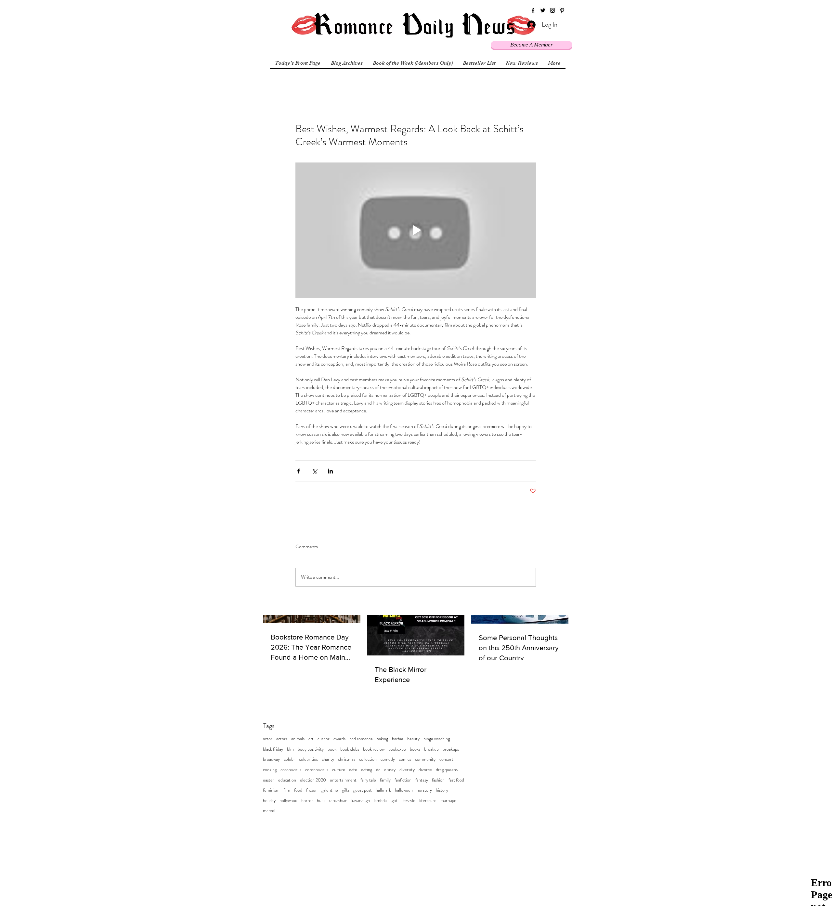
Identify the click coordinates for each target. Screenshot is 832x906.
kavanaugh (360, 800)
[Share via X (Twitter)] (314, 471)
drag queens (447, 770)
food (298, 790)
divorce (425, 770)
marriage (448, 800)
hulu (321, 800)
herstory (424, 790)
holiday (269, 800)
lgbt (394, 800)
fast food (456, 780)
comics (405, 759)
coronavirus (290, 770)
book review (373, 749)
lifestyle (408, 800)
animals (298, 739)
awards (339, 739)
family (385, 780)
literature (427, 800)
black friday (273, 749)
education (287, 780)
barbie (397, 739)
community (425, 759)
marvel (269, 811)
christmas (346, 759)
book (332, 749)
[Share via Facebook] (298, 471)
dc (378, 770)
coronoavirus (316, 770)
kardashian (338, 800)
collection (368, 759)
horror (307, 800)
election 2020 (313, 780)
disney (390, 770)
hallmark (383, 790)
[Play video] (415, 230)
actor (267, 739)
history (442, 790)
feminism (271, 790)
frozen (312, 790)
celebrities (308, 759)
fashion (438, 780)
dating (366, 770)
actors (281, 739)
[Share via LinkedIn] (330, 471)
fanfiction (403, 780)
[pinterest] (562, 10)
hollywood (288, 800)
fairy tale (368, 780)
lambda (380, 800)
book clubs (349, 749)
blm (290, 749)
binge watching (436, 739)
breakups (451, 749)
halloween (404, 790)
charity (328, 759)
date (353, 770)
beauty (413, 739)
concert (446, 759)
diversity (407, 770)
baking (382, 739)
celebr (289, 759)
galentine (329, 790)
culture (338, 770)
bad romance (361, 739)
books (415, 749)
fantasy (421, 780)
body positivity (311, 749)
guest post (362, 790)
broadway (271, 759)
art (311, 739)
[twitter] (543, 10)
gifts (345, 790)
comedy (388, 759)
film (286, 790)
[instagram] (552, 10)
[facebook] (533, 10)
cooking (270, 770)
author (324, 739)
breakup (431, 749)
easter (268, 780)
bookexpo (397, 749)
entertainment (343, 780)
